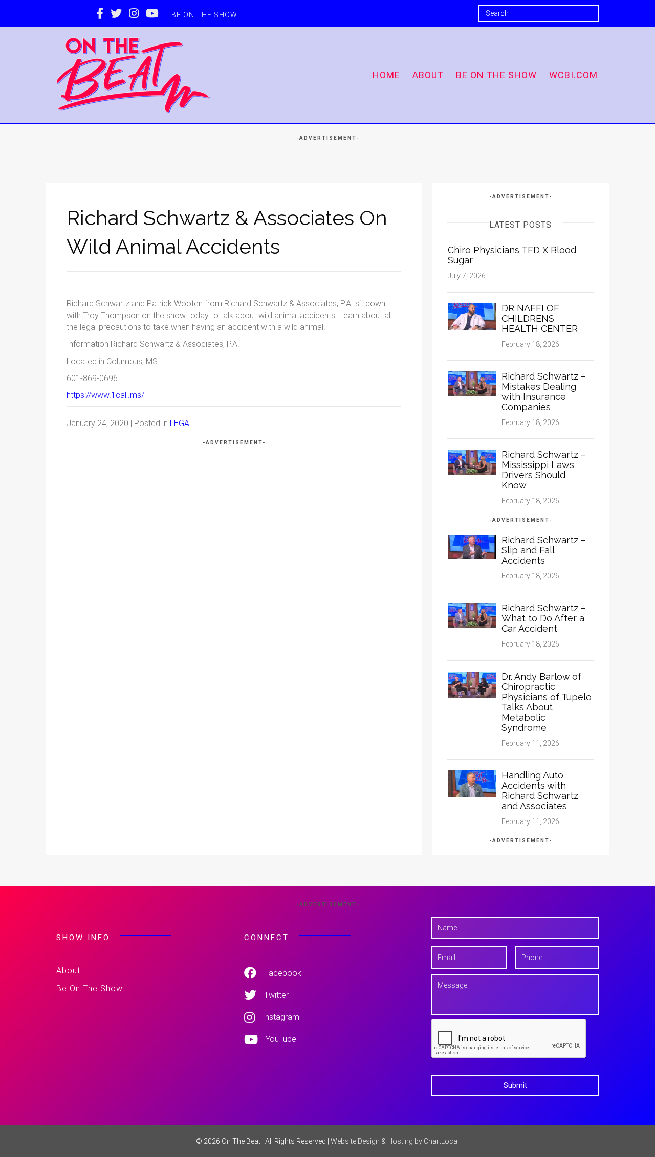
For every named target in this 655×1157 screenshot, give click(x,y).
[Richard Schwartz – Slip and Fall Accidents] (472, 546)
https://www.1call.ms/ (105, 395)
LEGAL (181, 423)
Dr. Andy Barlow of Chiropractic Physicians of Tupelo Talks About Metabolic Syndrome (546, 702)
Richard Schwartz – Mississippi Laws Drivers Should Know (543, 470)
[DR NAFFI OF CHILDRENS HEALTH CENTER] (472, 316)
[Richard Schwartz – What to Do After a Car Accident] (472, 614)
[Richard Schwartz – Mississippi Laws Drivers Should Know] (472, 461)
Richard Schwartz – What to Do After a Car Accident (543, 618)
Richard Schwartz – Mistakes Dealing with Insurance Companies (543, 391)
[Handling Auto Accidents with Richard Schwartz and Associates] (472, 783)
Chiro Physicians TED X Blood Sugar (512, 254)
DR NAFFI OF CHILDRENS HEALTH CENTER (539, 318)
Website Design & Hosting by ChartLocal (395, 1141)
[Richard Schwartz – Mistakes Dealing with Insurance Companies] (472, 383)
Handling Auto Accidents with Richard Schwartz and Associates (539, 790)
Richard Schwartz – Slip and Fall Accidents (543, 550)
